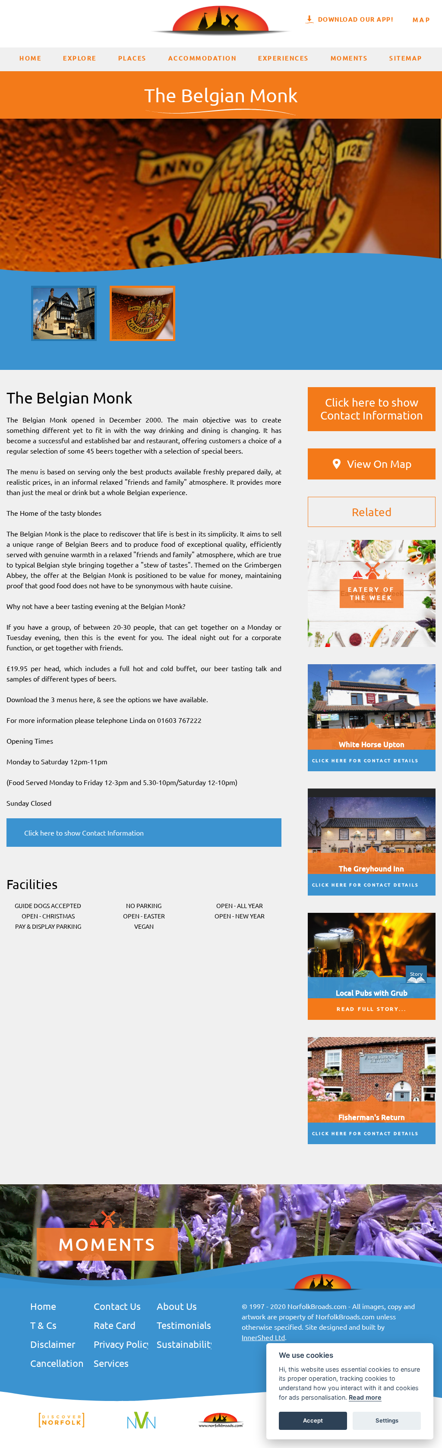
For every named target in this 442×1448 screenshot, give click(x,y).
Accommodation (202, 58)
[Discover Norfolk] (61, 1426)
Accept (313, 1420)
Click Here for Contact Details (365, 760)
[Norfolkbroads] (221, 1426)
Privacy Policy (121, 1344)
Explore (80, 58)
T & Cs (43, 1325)
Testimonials (184, 1325)
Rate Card (115, 1325)
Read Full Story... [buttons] (371, 1009)
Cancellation (57, 1363)
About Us (177, 1306)
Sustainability (184, 1344)
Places (132, 58)
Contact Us (117, 1306)
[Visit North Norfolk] (141, 1427)
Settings (387, 1420)
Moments (349, 58)
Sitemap (406, 58)
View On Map (379, 463)
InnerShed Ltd (263, 1337)
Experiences (283, 58)
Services (111, 1363)
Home (30, 58)
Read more (365, 1397)
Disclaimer (52, 1344)
